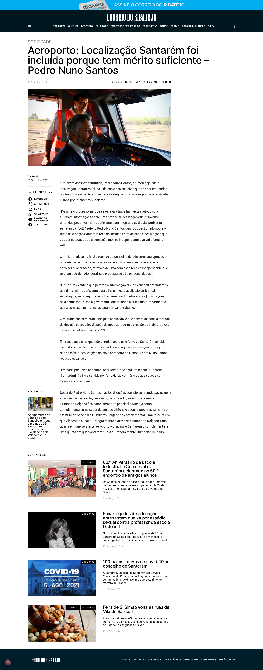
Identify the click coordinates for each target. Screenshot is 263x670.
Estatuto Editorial (150, 659)
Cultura (73, 26)
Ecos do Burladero (193, 26)
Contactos (129, 659)
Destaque (73, 607)
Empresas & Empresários (125, 26)
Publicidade (191, 659)
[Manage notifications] (8, 662)
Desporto (87, 26)
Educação (102, 26)
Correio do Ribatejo (123, 17)
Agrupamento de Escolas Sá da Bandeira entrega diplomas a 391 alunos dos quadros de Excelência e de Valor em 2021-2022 (39, 426)
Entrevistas (150, 26)
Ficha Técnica (172, 659)
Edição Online (227, 659)
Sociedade (59, 26)
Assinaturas (208, 659)
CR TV (211, 26)
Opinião (175, 26)
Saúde (164, 26)
